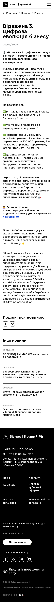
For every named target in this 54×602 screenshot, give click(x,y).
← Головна (10, 13)
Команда (9, 484)
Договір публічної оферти (35, 487)
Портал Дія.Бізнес (9, 501)
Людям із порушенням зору (26, 571)
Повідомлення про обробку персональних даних (27, 587)
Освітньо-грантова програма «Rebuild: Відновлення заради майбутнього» (22, 412)
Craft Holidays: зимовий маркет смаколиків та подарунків (23, 393)
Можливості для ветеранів (39, 501)
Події (6, 477)
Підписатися (17, 542)
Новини (25, 13)
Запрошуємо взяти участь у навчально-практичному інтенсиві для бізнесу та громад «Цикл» (25, 374)
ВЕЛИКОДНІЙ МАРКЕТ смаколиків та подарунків (25, 355)
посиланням (11, 216)
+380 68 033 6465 (18, 449)
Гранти (38, 13)
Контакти (35, 477)
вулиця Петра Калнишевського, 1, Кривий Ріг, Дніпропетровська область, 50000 (25, 462)
